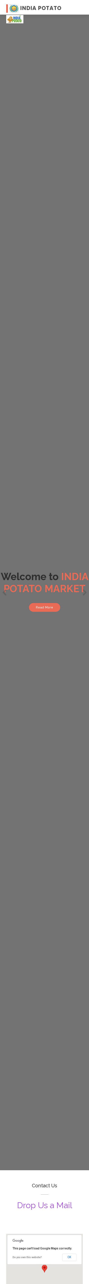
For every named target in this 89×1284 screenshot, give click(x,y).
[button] (4, 592)
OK (69, 1257)
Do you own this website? (27, 1257)
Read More (44, 607)
